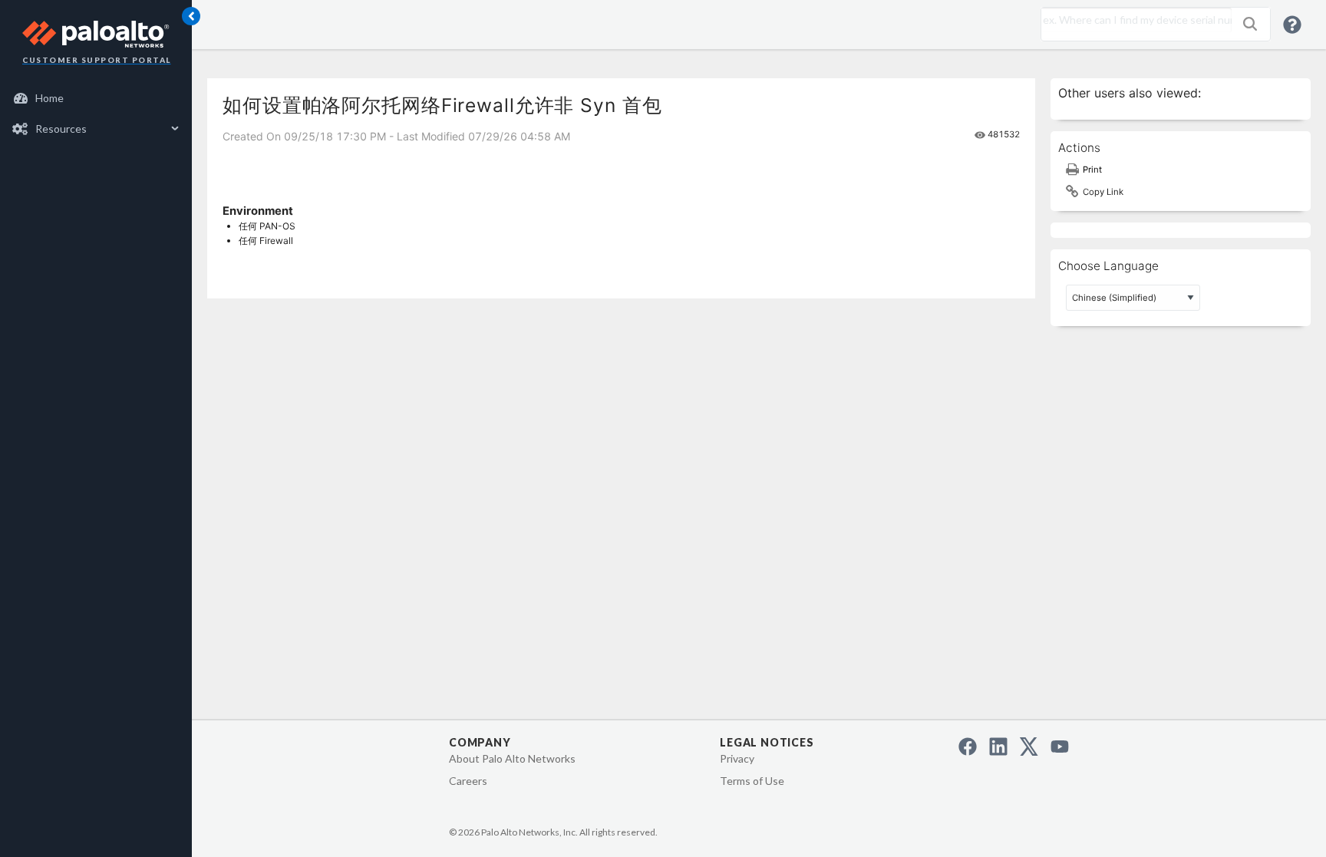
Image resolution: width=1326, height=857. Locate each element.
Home (49, 97)
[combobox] (1133, 20)
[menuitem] (96, 98)
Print (1092, 169)
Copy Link (1103, 191)
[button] (1250, 24)
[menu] (96, 113)
